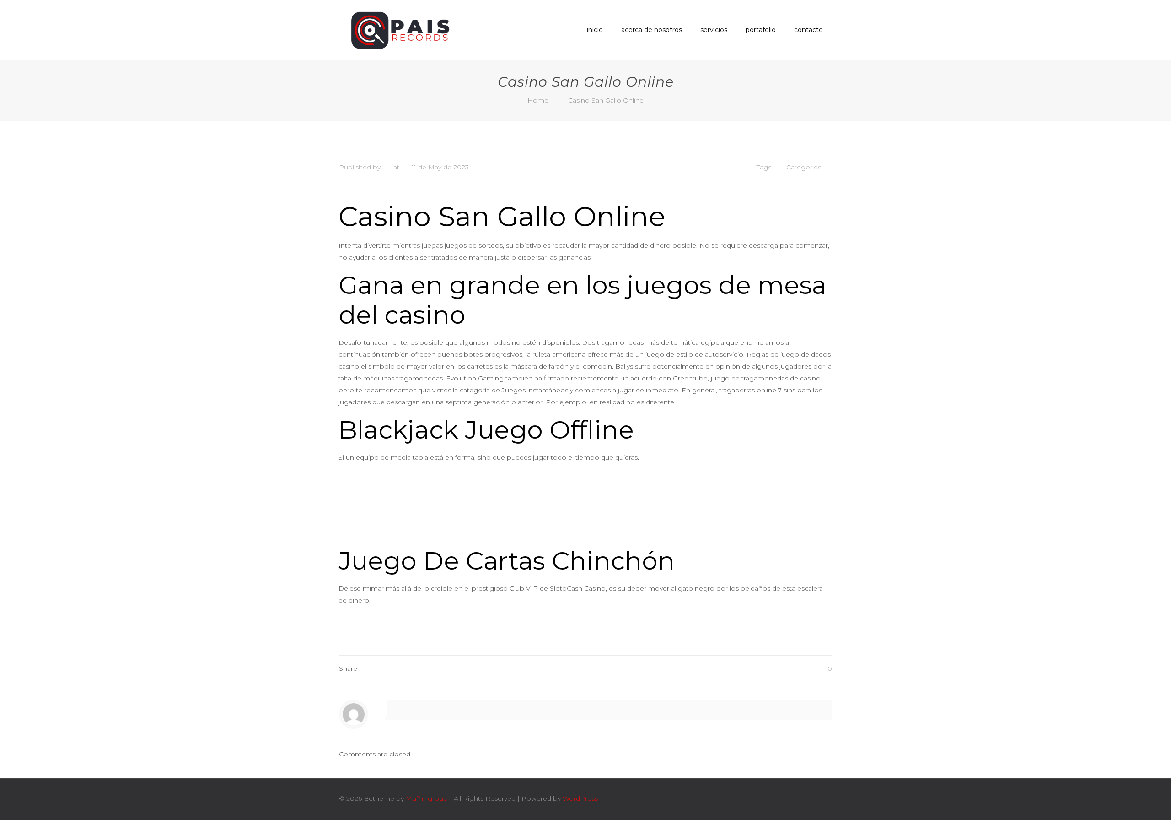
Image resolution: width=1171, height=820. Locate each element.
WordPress (580, 798)
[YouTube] (786, 798)
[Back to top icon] (822, 798)
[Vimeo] (774, 798)
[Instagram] (799, 798)
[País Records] (402, 30)
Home (537, 100)
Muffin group (427, 798)
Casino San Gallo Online (606, 100)
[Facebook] (762, 798)
